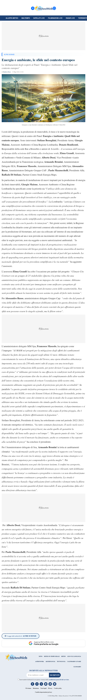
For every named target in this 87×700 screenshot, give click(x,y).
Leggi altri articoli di (21, 636)
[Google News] (50, 684)
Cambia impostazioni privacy (43, 692)
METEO (63, 656)
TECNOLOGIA (61, 661)
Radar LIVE (70, 18)
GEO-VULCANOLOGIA (74, 656)
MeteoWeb (55, 696)
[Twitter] (41, 684)
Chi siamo (28, 688)
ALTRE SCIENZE (9, 54)
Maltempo (26, 18)
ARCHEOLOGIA (50, 661)
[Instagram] (37, 684)
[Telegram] (45, 684)
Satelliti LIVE (39, 18)
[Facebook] (32, 684)
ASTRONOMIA (39, 661)
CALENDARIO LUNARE (74, 661)
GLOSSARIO (77, 667)
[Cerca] (54, 8)
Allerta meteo (12, 18)
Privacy (50, 688)
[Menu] (32, 8)
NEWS (40, 656)
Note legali (43, 688)
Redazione (36, 688)
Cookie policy (58, 688)
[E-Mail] (54, 684)
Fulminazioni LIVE (55, 18)
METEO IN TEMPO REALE (52, 656)
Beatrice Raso (7, 72)
